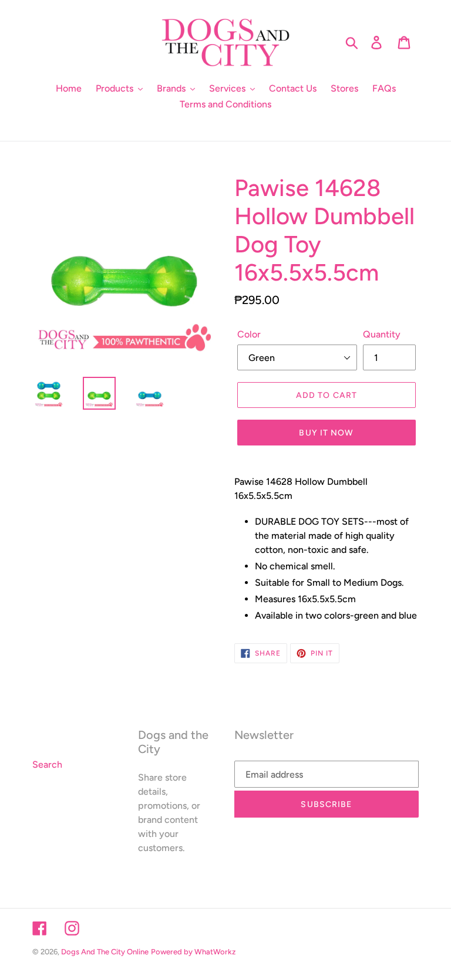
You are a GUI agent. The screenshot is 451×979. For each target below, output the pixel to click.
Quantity (381, 334)
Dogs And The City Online (105, 951)
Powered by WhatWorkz (193, 951)
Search (47, 764)
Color (249, 334)
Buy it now (326, 433)
